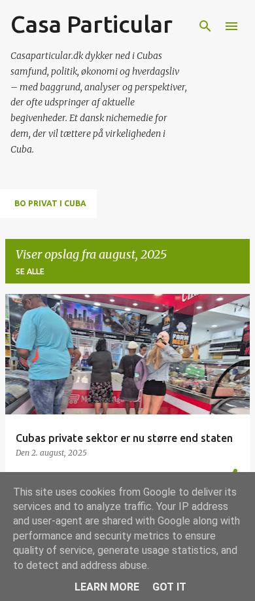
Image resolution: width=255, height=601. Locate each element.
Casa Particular (91, 23)
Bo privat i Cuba (50, 203)
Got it (169, 587)
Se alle (30, 271)
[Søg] (205, 26)
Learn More (107, 587)
